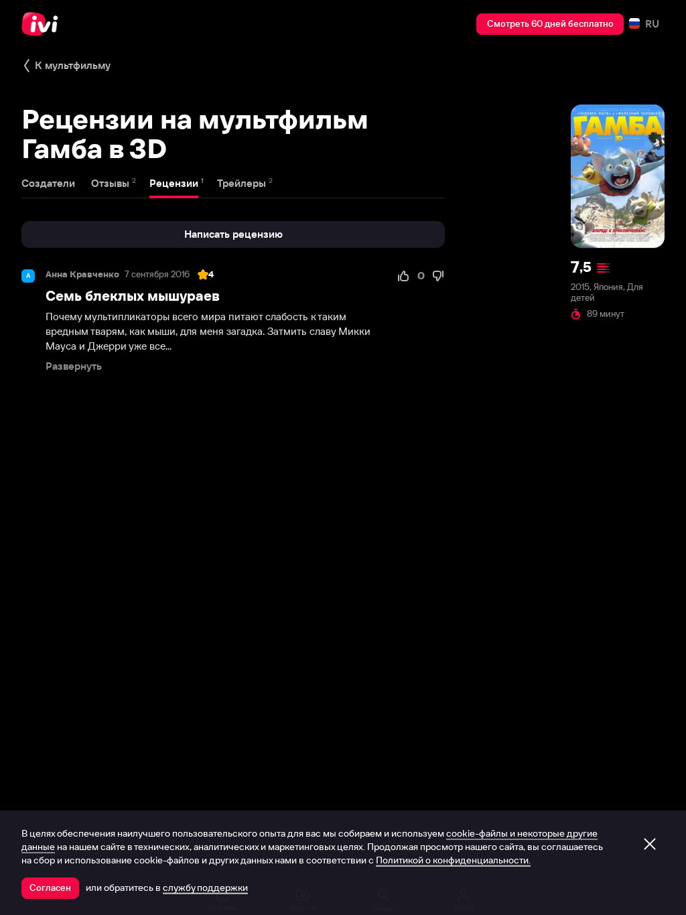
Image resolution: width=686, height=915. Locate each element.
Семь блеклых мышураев (133, 295)
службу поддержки (205, 887)
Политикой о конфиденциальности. (453, 860)
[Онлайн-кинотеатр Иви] (43, 24)
